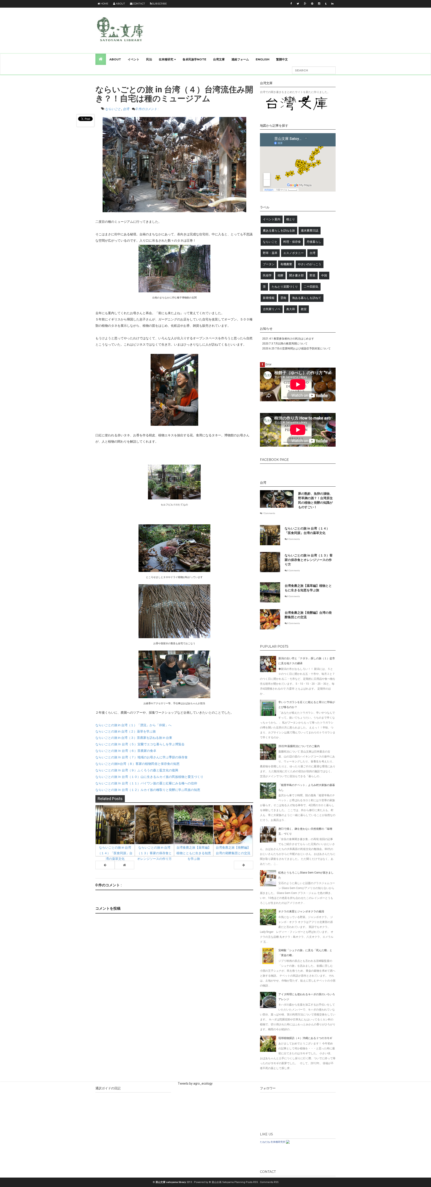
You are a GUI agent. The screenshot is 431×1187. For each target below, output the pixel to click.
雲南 (283, 298)
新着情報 (269, 298)
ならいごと (113, 109)
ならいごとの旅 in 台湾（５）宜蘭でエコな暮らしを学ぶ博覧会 (140, 744)
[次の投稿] (105, 865)
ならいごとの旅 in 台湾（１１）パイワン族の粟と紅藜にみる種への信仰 (146, 783)
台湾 (126, 109)
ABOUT (115, 59)
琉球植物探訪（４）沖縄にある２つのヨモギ (305, 1038)
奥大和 (290, 309)
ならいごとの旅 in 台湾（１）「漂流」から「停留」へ (133, 725)
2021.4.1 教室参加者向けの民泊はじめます (288, 338)
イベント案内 (271, 219)
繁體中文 (282, 59)
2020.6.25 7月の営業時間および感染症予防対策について (296, 348)
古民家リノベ (271, 309)
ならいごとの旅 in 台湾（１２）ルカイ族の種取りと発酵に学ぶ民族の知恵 (147, 789)
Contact (138, 3)
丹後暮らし (314, 241)
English (262, 59)
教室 (304, 309)
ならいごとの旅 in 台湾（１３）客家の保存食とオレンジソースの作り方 (309, 560)
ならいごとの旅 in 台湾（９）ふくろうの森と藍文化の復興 (136, 770)
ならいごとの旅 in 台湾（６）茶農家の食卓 (125, 750)
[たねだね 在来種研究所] (288, 1141)
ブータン (269, 264)
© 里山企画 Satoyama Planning (227, 1182)
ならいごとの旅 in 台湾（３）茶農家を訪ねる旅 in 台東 (133, 737)
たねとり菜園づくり (285, 286)
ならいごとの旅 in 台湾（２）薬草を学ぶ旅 (125, 731)
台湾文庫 (219, 59)
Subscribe (159, 3)
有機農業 (286, 264)
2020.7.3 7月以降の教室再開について (285, 343)
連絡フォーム (240, 59)
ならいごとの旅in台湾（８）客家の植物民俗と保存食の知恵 (137, 763)
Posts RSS (252, 1182)
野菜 (312, 275)
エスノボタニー (293, 253)
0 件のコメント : (147, 109)
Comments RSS (269, 1182)
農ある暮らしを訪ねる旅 (279, 230)
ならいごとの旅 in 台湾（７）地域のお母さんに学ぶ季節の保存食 (141, 757)
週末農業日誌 (309, 230)
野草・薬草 (270, 253)
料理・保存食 (292, 241)
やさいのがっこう (309, 264)
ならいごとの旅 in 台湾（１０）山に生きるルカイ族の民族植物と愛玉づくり (149, 776)
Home (104, 3)
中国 (324, 275)
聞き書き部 (296, 275)
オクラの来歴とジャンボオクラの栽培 (301, 911)
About (120, 3)
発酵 (280, 275)
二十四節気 (311, 286)
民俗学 (267, 275)
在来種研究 (166, 59)
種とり (290, 219)
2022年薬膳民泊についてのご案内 (299, 746)
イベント (133, 59)
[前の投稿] (243, 865)
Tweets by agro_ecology (195, 1083)
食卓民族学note (194, 59)
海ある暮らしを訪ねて (306, 298)
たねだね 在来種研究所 (272, 1142)
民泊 (149, 59)
